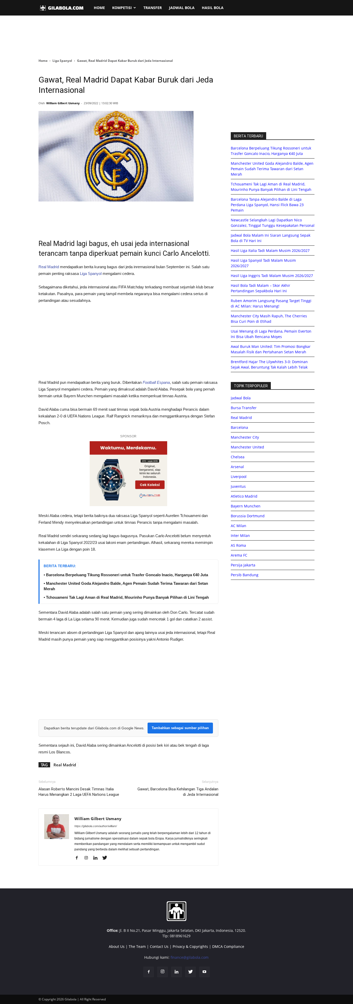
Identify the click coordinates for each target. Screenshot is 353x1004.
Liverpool (239, 476)
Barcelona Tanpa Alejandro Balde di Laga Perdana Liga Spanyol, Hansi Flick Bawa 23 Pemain (267, 205)
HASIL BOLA (213, 7)
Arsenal (237, 466)
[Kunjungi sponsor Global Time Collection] (128, 473)
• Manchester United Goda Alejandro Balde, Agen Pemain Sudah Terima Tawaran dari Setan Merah (126, 586)
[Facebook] (78, 858)
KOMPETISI (122, 7)
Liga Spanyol (62, 60)
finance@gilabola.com (190, 957)
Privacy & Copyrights (190, 946)
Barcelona (239, 427)
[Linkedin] (97, 858)
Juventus (238, 486)
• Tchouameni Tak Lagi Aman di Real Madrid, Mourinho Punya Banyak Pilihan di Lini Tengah (126, 597)
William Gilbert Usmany (63, 103)
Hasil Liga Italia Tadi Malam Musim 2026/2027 (270, 250)
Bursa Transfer (244, 407)
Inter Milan (240, 535)
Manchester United (247, 447)
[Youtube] (204, 972)
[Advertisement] (176, 37)
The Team (137, 946)
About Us (117, 946)
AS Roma (238, 545)
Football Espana (156, 382)
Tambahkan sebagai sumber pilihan (180, 728)
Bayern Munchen (245, 506)
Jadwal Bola (241, 397)
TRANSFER (152, 7)
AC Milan (238, 525)
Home (43, 60)
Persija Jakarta (243, 565)
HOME (99, 7)
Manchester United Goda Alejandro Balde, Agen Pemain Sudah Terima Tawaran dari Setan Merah (272, 169)
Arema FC (239, 555)
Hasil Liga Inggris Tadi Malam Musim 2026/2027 (272, 275)
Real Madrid (49, 267)
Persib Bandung (244, 574)
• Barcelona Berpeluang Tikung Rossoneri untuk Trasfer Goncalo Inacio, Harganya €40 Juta (126, 575)
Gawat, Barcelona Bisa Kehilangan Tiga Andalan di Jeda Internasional (177, 792)
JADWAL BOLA (182, 7)
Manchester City (245, 437)
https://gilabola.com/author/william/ (95, 826)
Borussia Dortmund (248, 515)
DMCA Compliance (228, 946)
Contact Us (159, 946)
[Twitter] (106, 858)
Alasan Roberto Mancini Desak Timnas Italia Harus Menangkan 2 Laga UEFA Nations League (79, 792)
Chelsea (237, 456)
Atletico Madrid (244, 496)
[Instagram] (88, 858)
